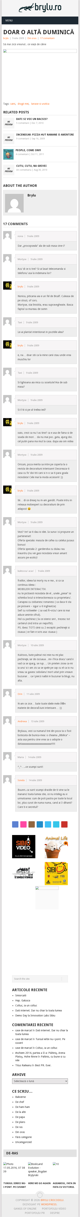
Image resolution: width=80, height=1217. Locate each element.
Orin (20, 694)
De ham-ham (22, 1106)
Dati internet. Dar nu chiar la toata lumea (38, 1010)
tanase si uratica (40, 103)
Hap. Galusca (22, 1000)
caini (12, 103)
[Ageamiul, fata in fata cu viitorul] (64, 1171)
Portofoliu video (54, 1208)
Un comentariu (23, 170)
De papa (20, 1117)
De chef (19, 1101)
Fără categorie (23, 1137)
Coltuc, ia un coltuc (26, 1005)
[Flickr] (23, 824)
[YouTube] (64, 824)
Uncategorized (23, 1142)
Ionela (21, 780)
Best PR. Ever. (43, 1065)
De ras (19, 1127)
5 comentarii (22, 123)
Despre (55, 1212)
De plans (20, 1122)
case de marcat (23, 1030)
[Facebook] (15, 824)
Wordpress (49, 1204)
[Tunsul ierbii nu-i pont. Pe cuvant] (15, 1171)
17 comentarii (47, 38)
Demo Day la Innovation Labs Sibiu (35, 1015)
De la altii (20, 1111)
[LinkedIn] (40, 824)
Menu (9, 20)
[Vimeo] (56, 824)
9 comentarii (22, 138)
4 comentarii (22, 154)
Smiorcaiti (20, 995)
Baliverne (20, 1096)
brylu (6, 38)
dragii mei (23, 103)
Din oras (32, 38)
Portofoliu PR (35, 1212)
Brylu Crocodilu (52, 1200)
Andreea (22, 721)
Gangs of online (25, 1208)
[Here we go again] (39, 1171)
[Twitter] (48, 824)
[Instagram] (31, 824)
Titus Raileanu (23, 1065)
